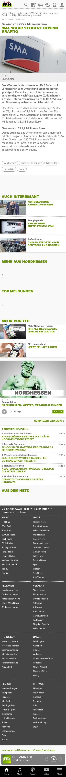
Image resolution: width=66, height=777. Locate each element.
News (36, 517)
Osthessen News (10, 595)
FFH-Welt (39, 684)
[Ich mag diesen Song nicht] (60, 759)
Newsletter (38, 693)
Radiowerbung (40, 718)
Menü (59, 774)
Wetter (47, 3)
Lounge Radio (8, 556)
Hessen (5, 512)
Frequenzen (38, 701)
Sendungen (38, 641)
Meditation (7, 701)
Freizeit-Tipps (8, 710)
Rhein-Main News (10, 603)
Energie (25, 163)
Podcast (33, 774)
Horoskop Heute (10, 641)
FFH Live (6, 522)
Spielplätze (7, 693)
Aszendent (7, 667)
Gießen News (39, 552)
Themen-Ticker (14, 428)
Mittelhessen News (11, 599)
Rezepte (6, 697)
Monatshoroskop (10, 654)
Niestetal (51, 163)
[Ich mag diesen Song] (47, 759)
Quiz (4, 735)
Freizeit (6, 684)
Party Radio (7, 552)
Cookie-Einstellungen (44, 750)
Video (46, 774)
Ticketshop (7, 714)
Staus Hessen (39, 590)
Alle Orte (37, 573)
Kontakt (37, 697)
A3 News (37, 603)
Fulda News (38, 556)
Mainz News (39, 535)
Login (35, 727)
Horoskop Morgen (10, 646)
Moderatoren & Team (43, 659)
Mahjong (6, 727)
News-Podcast (40, 667)
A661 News (39, 612)
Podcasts (37, 663)
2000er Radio (8, 535)
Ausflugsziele (8, 705)
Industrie (9, 169)
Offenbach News (41, 548)
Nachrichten (7, 13)
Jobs (35, 705)
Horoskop (8, 637)
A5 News (37, 607)
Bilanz (38, 163)
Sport (35, 565)
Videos (36, 650)
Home (6, 774)
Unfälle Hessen (40, 599)
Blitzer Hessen (40, 595)
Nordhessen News (10, 590)
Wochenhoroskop (10, 650)
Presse (36, 714)
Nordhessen (21, 13)
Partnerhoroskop (10, 663)
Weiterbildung (40, 723)
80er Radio (7, 526)
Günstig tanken (40, 616)
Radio (5, 517)
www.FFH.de (22, 509)
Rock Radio (7, 539)
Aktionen (37, 646)
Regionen (8, 586)
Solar (22, 169)
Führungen (38, 710)
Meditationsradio (10, 565)
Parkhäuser (38, 620)
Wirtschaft (10, 163)
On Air (37, 637)
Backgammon (8, 731)
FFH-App (37, 688)
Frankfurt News (40, 526)
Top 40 (5, 569)
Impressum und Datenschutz (16, 750)
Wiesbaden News (41, 531)
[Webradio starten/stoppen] (54, 759)
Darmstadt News (41, 543)
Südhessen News (10, 607)
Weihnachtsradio (10, 560)
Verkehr (38, 586)
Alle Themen (39, 577)
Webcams (37, 654)
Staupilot (40, 3)
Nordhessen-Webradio (48, 421)
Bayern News (39, 560)
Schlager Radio (9, 548)
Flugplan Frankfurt (41, 624)
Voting (36, 676)
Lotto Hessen (8, 718)
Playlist (33, 3)
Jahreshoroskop (9, 659)
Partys (5, 740)
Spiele (4, 723)
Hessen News (39, 522)
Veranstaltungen (9, 688)
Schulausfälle (39, 629)
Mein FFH (61, 3)
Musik (19, 774)
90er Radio (7, 531)
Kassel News (39, 539)
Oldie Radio (7, 543)
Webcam (54, 3)
